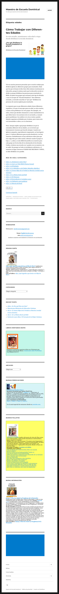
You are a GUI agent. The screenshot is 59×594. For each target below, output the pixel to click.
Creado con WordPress (39, 589)
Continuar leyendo (11, 192)
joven (20, 198)
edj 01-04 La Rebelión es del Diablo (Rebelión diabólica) (23, 168)
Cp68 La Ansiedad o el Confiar (16, 461)
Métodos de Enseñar (18, 196)
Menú (50, 10)
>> (11, 188)
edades (30, 196)
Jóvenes (8, 576)
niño (28, 198)
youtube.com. (36, 404)
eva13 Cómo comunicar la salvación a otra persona (22, 463)
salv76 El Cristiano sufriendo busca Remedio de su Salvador (25, 454)
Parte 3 (19, 401)
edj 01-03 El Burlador (12, 166)
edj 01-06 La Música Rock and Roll (16, 175)
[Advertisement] (25, 69)
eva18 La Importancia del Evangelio (17, 462)
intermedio (16, 198)
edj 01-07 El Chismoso (12, 177)
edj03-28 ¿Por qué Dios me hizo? (17, 306)
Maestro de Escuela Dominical (23, 9)
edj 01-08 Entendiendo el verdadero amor (18, 179)
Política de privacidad (27, 589)
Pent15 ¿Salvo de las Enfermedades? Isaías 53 (20, 452)
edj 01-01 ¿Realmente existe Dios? (16, 162)
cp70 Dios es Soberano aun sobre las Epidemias (21, 467)
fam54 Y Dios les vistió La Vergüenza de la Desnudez (23, 522)
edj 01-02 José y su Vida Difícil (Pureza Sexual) (20, 164)
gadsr (11, 198)
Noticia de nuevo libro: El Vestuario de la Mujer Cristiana (24, 317)
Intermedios (10, 572)
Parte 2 (14, 401)
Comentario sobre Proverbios (33, 350)
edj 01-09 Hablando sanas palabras (16, 181)
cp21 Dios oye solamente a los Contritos (19, 458)
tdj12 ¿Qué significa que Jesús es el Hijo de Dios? (23, 274)
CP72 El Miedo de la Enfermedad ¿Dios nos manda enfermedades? (22, 450)
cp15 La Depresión (12, 457)
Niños (7, 568)
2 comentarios (33, 198)
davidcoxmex (27, 233)
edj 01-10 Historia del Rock (14, 183)
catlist (25, 196)
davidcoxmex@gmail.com (22, 229)
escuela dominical (36, 196)
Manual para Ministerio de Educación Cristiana (21, 308)
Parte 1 (9, 401)
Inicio (7, 564)
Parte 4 (25, 401)
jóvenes (24, 198)
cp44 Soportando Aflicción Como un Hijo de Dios (21, 464)
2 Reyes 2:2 (26, 392)
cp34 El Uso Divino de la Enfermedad (18, 453)
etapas (7, 198)
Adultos (8, 579)
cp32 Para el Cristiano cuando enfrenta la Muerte (21, 466)
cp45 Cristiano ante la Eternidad (16, 456)
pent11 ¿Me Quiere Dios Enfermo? (17, 459)
